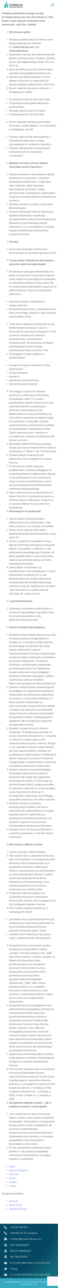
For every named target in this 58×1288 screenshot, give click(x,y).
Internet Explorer (18, 1170)
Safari (12, 1178)
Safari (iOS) (15, 1205)
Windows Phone (18, 1208)
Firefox (13, 1182)
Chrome (13, 1174)
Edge (12, 1166)
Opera (12, 1186)
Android (13, 1201)
